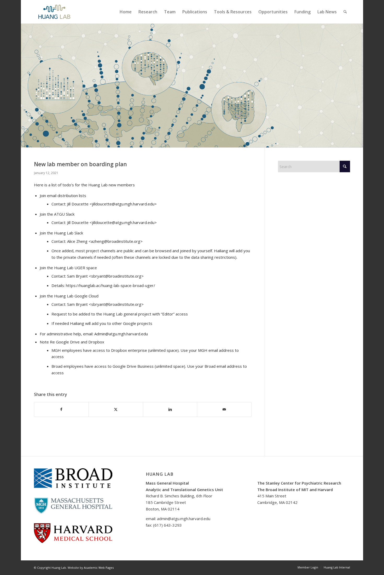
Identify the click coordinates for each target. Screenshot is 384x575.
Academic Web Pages (99, 568)
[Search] (345, 11)
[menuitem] (125, 11)
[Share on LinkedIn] (170, 409)
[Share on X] (116, 409)
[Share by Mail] (224, 409)
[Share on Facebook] (61, 409)
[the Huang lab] (54, 11)
